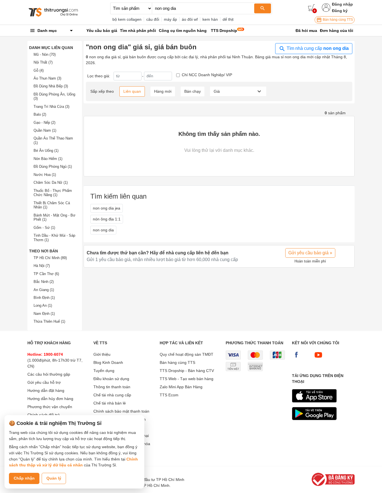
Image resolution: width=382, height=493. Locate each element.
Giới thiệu (101, 354)
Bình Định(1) (44, 298)
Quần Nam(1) (45, 130)
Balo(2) (40, 114)
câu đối (152, 19)
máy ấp (170, 19)
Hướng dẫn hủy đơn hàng (50, 398)
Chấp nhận (24, 478)
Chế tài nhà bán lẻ (109, 403)
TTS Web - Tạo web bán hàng (186, 378)
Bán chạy (192, 91)
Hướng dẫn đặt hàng (45, 390)
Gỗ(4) (39, 70)
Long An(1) (43, 305)
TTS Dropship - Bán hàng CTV (187, 370)
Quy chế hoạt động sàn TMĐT (186, 354)
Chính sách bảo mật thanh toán (121, 411)
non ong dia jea (106, 208)
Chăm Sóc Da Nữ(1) (51, 182)
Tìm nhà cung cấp (317, 48)
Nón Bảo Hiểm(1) (48, 159)
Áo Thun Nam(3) (47, 78)
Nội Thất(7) (43, 62)
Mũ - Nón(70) (45, 54)
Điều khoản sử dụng (111, 378)
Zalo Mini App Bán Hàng (181, 387)
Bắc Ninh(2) (44, 282)
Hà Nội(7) (42, 266)
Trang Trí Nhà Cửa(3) (51, 106)
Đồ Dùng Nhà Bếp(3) (51, 86)
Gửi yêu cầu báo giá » (310, 252)
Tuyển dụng (103, 370)
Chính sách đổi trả (43, 415)
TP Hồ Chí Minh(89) (50, 258)
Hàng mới (162, 91)
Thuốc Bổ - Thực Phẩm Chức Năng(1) (53, 193)
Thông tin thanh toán (111, 387)
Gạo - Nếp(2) (44, 122)
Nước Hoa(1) (45, 175)
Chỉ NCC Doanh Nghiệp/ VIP (207, 75)
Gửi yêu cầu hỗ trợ (44, 382)
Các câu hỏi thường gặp (48, 374)
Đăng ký (340, 10)
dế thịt (228, 19)
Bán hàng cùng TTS (337, 20)
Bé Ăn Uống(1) (46, 150)
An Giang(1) (44, 290)
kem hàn (210, 19)
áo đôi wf (190, 19)
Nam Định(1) (44, 313)
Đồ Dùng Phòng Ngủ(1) (53, 166)
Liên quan (132, 91)
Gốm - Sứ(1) (44, 227)
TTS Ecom (169, 395)
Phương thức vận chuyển (49, 406)
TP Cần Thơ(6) (46, 274)
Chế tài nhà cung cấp (112, 395)
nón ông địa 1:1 (107, 219)
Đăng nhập (342, 4)
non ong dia (103, 230)
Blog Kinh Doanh (108, 362)
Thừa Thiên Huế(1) (49, 321)
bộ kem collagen (127, 19)
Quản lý (53, 478)
